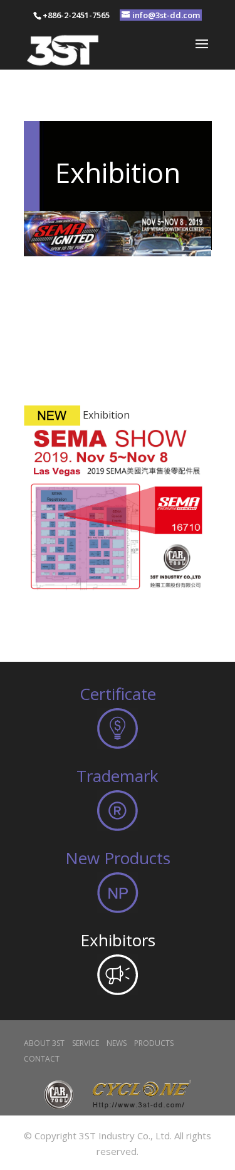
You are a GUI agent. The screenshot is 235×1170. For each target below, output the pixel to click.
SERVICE (85, 1043)
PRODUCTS (154, 1043)
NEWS (117, 1043)
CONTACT (42, 1058)
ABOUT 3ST (44, 1043)
